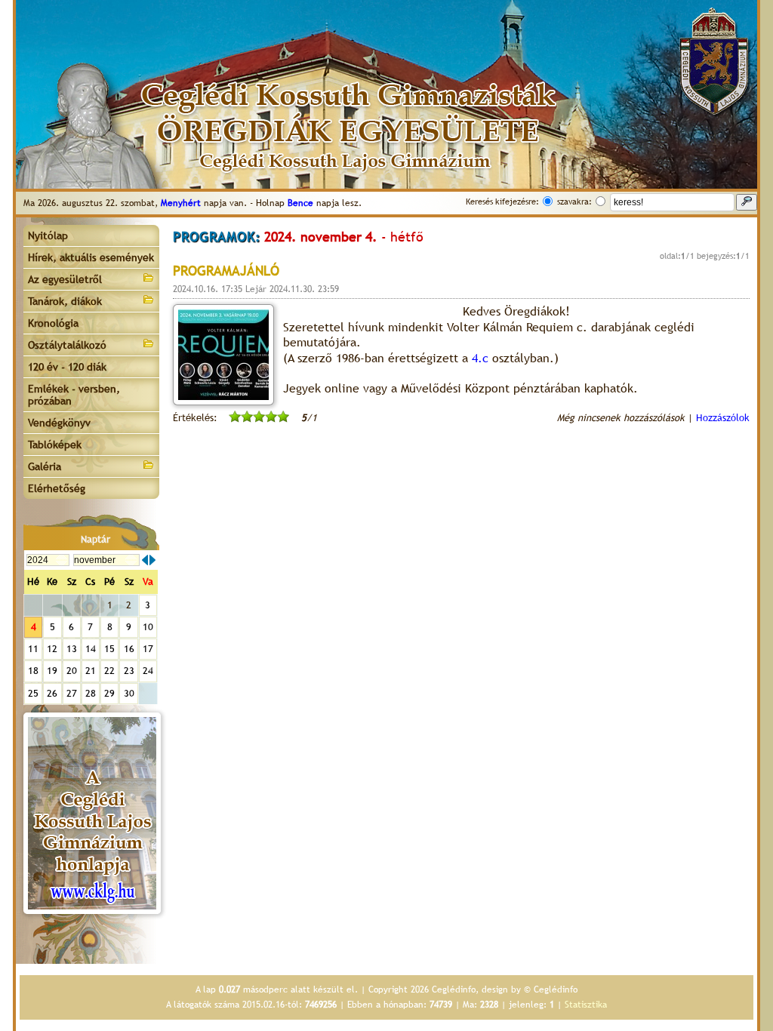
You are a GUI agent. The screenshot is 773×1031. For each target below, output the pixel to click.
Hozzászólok (723, 417)
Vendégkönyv (59, 423)
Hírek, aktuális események (91, 257)
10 (148, 626)
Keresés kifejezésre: (502, 201)
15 (109, 648)
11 (33, 648)
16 (129, 648)
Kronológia (53, 323)
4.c (480, 358)
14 (90, 648)
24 (148, 670)
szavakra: (574, 201)
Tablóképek (55, 445)
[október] (145, 560)
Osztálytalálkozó (67, 345)
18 (33, 670)
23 (129, 670)
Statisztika (586, 1004)
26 (52, 693)
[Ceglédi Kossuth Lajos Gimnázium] (92, 813)
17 (148, 648)
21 (90, 670)
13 (71, 648)
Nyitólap (48, 235)
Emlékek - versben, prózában (74, 395)
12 (52, 648)
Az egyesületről (65, 279)
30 (129, 693)
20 (71, 670)
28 (90, 693)
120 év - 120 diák (67, 367)
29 (109, 693)
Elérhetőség (56, 488)
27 (71, 693)
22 (109, 670)
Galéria (44, 466)
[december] (152, 560)
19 (52, 670)
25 (33, 693)
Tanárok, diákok (65, 301)
